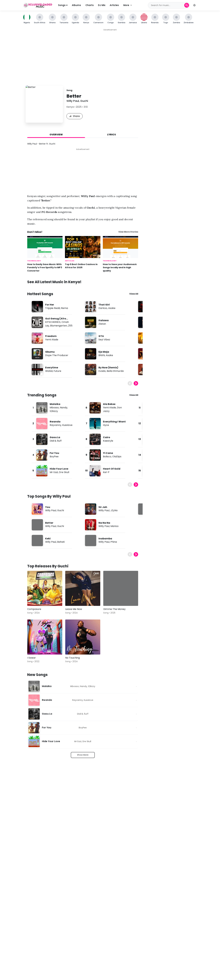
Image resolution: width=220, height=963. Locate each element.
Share (76, 116)
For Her (49, 304)
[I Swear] (44, 637)
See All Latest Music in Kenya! (54, 281)
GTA (101, 336)
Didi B (53, 440)
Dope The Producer (56, 355)
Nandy (63, 407)
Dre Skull (64, 472)
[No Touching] (82, 637)
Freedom (51, 336)
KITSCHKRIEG (52, 322)
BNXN (101, 355)
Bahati (61, 542)
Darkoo (102, 308)
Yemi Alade (51, 339)
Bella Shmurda (115, 371)
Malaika (55, 404)
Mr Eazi (54, 472)
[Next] (136, 383)
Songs (62, 5)
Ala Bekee (109, 404)
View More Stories (128, 231)
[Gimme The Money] (120, 588)
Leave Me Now (73, 609)
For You (54, 453)
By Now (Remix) (108, 367)
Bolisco (107, 456)
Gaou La (55, 437)
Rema (64, 308)
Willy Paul (72, 101)
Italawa (103, 320)
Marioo (114, 526)
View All (133, 293)
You (47, 507)
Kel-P (106, 472)
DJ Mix (101, 5)
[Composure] (44, 588)
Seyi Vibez (104, 339)
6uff (59, 440)
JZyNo (114, 510)
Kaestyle (108, 440)
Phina (113, 542)
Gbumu (50, 352)
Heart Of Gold (111, 468)
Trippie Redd (52, 308)
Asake (111, 308)
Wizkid (49, 371)
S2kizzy (54, 411)
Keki (48, 538)
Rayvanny (55, 425)
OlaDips (116, 456)
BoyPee (54, 456)
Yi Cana (108, 453)
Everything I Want (114, 421)
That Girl (104, 304)
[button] (194, 5)
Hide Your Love (59, 468)
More (126, 5)
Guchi (84, 101)
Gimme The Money (114, 609)
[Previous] (130, 383)
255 (70, 325)
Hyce (106, 425)
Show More (82, 754)
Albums (76, 5)
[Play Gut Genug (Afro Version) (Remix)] (37, 322)
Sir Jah (102, 507)
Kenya (70, 107)
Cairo (106, 437)
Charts (89, 5)
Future (57, 371)
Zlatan (102, 324)
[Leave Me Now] (82, 588)
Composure (34, 609)
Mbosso (54, 407)
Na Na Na (104, 523)
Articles (114, 5)
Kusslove (67, 425)
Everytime (51, 367)
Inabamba (105, 538)
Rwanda (55, 421)
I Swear (31, 657)
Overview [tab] (56, 134)
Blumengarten (58, 325)
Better (49, 523)
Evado (102, 371)
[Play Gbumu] (37, 353)
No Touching (72, 657)
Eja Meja (103, 352)
